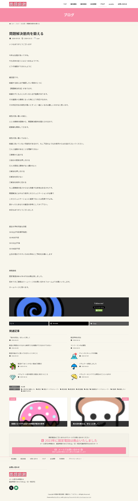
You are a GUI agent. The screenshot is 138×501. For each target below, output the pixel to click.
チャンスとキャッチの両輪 (88, 353)
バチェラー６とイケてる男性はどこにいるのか (95, 374)
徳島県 (114, 389)
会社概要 (52, 459)
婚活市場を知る (76, 337)
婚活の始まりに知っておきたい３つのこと (23, 353)
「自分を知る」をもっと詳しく (19, 337)
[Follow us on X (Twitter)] (11, 488)
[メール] (16, 488)
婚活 (39, 389)
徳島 (87, 389)
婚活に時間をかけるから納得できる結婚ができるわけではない (30, 345)
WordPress (57, 497)
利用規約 (62, 459)
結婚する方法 (27, 391)
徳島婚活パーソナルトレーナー (100, 389)
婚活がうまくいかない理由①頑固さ (30, 364)
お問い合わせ (34, 459)
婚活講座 (80, 389)
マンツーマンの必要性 (78, 345)
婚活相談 (64, 389)
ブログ (44, 459)
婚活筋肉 (72, 389)
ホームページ (28, 282)
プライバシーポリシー (75, 459)
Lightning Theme (68, 497)
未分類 (23, 387)
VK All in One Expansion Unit (83, 497)
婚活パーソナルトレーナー (51, 389)
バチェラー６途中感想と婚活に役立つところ (33, 374)
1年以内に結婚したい (29, 389)
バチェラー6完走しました (88, 364)
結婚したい (122, 389)
